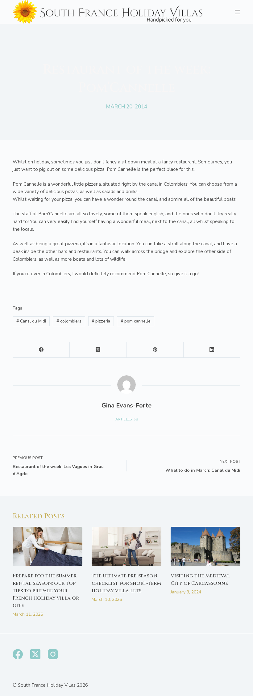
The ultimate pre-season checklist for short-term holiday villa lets (126, 583)
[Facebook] (41, 350)
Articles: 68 (126, 419)
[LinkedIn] (212, 350)
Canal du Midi (31, 321)
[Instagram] (53, 654)
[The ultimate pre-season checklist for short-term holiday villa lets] (126, 546)
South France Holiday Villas (47, 685)
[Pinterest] (155, 350)
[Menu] (237, 12)
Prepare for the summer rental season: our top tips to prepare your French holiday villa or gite (46, 590)
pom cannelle (136, 321)
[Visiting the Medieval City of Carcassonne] (205, 546)
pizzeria (101, 321)
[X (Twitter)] (98, 350)
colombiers (68, 321)
